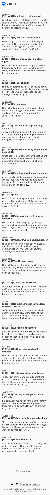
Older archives (23, 471)
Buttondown (19, 489)
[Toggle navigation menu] (46, 4)
